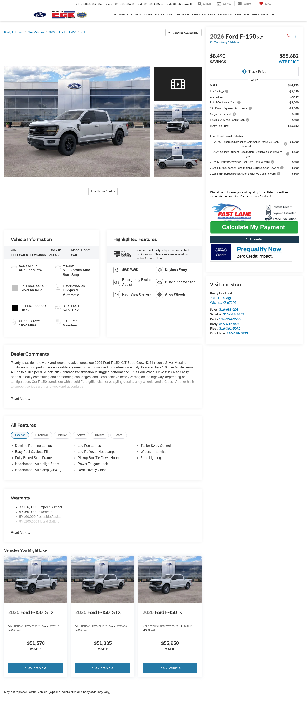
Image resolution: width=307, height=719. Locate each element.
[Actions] (295, 36)
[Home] (115, 14)
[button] (77, 121)
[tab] (20, 435)
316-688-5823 (237, 333)
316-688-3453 (233, 314)
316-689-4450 (229, 324)
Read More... (20, 398)
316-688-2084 (229, 309)
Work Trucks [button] (154, 14)
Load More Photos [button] (103, 191)
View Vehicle (35, 668)
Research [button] (242, 14)
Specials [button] (125, 14)
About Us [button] (225, 14)
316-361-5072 (229, 328)
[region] (254, 135)
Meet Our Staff (263, 14)
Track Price (257, 71)
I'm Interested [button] (254, 239)
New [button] (138, 14)
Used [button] (170, 14)
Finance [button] (183, 14)
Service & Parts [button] (203, 14)
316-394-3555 (230, 319)
